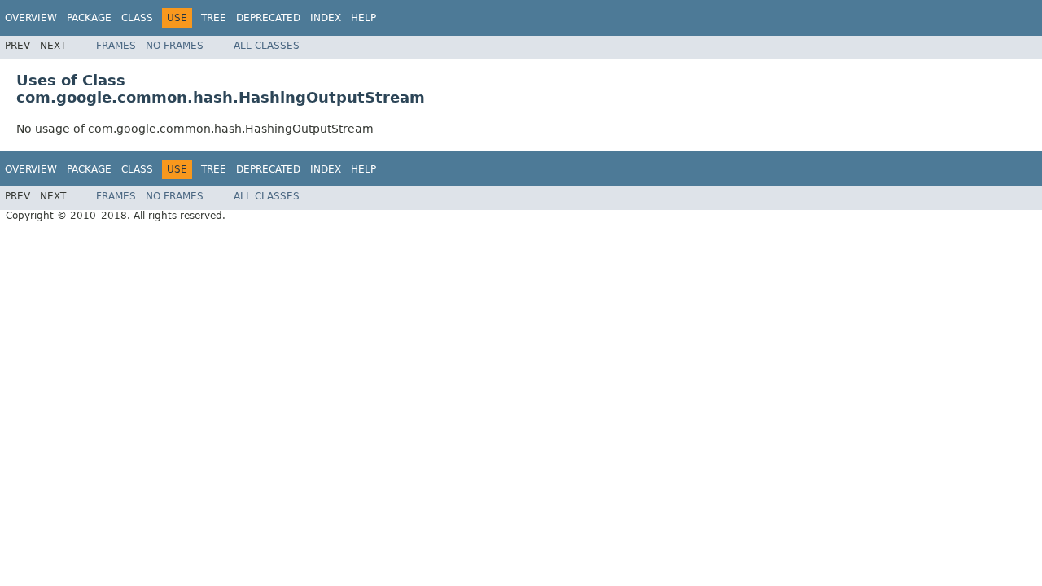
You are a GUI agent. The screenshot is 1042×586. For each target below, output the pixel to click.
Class (137, 18)
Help (363, 18)
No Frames (175, 45)
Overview (31, 18)
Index (325, 18)
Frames (116, 45)
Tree (213, 18)
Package (89, 18)
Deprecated (268, 18)
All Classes (267, 45)
